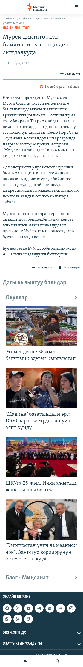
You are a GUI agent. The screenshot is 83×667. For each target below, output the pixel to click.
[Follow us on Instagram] (71, 608)
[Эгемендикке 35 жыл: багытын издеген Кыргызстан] (41, 326)
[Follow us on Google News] (49, 608)
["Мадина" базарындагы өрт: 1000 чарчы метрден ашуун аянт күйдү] (41, 388)
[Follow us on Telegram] (39, 608)
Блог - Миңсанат (27, 578)
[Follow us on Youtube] (28, 608)
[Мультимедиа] (25, 661)
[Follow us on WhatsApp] (7, 619)
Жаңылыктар (16, 28)
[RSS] (17, 619)
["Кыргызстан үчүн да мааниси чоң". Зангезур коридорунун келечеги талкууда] (41, 519)
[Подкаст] (28, 619)
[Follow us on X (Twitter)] (17, 608)
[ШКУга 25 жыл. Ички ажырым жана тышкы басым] (41, 457)
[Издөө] (58, 661)
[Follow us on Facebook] (7, 608)
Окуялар (17, 298)
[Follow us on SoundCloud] (60, 608)
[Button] (70, 74)
